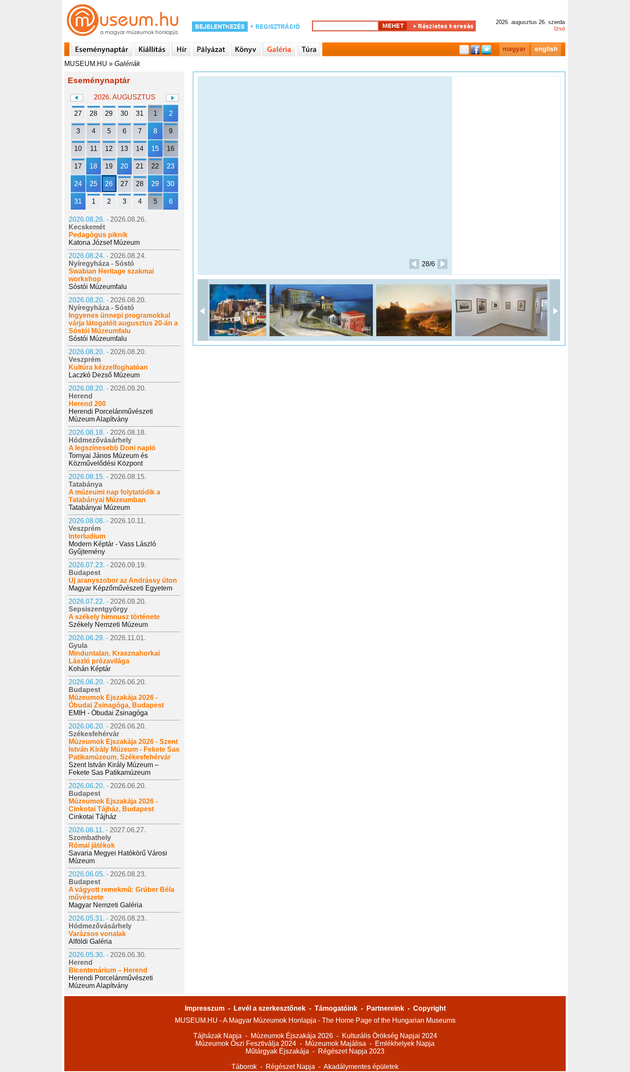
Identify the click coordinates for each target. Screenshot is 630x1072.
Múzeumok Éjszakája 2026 (292, 1035)
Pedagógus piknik (98, 234)
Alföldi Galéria (90, 941)
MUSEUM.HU (85, 63)
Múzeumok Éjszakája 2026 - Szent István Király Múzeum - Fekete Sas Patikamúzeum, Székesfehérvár (124, 749)
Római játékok (92, 845)
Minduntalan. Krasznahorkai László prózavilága (114, 657)
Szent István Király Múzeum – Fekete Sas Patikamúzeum (114, 768)
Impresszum (205, 1008)
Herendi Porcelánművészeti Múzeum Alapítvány (111, 415)
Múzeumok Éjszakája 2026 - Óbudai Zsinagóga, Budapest (116, 701)
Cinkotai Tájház (93, 816)
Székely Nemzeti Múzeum (108, 624)
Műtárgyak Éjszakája (277, 1051)
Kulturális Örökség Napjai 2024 (389, 1035)
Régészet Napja (290, 1066)
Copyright (429, 1008)
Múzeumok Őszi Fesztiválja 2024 (245, 1043)
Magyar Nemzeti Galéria (105, 905)
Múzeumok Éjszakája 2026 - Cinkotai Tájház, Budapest (113, 805)
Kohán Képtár (90, 668)
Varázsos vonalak (97, 933)
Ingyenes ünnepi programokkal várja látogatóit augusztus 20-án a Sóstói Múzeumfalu (123, 323)
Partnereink (385, 1008)
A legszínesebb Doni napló (112, 448)
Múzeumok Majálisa (335, 1043)
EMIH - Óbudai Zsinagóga (108, 713)
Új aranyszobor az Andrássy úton (123, 580)
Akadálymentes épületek (361, 1066)
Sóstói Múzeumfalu (98, 286)
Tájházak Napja (217, 1035)
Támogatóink (336, 1008)
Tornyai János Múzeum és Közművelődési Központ (108, 459)
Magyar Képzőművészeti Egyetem (120, 588)
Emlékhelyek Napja (405, 1043)
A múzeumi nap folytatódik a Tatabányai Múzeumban (114, 495)
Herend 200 (87, 403)
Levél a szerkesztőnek (270, 1008)
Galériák (127, 63)
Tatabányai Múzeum (99, 507)
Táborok (244, 1066)
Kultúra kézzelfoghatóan (108, 367)
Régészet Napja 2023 (351, 1051)
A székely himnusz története (114, 616)
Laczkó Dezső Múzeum (104, 375)
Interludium (87, 536)
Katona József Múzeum (104, 242)
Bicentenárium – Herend (108, 970)
